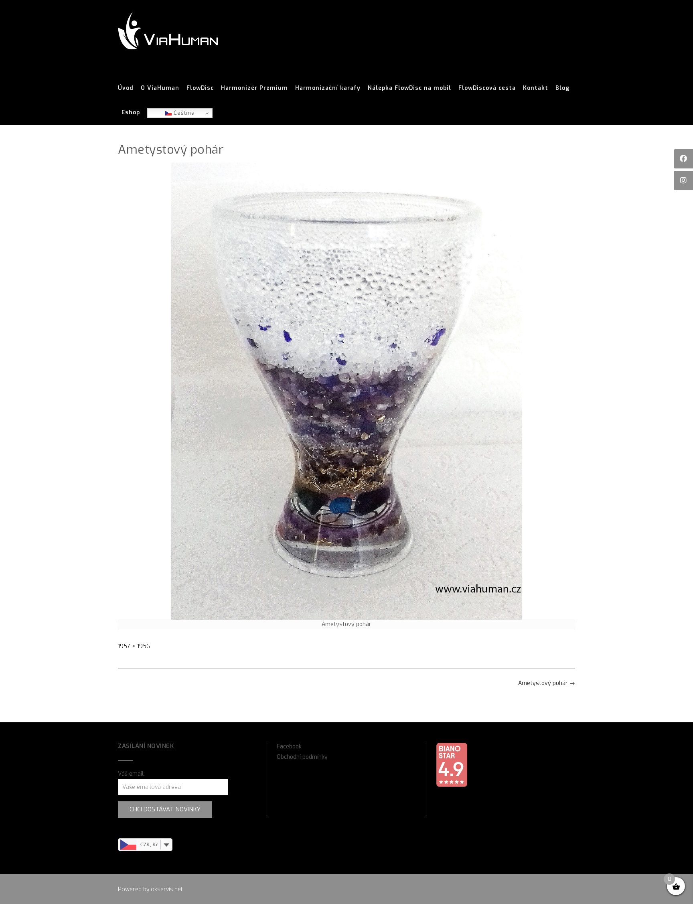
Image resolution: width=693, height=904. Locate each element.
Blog (562, 88)
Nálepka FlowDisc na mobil (409, 88)
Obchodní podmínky (302, 757)
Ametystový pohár (546, 683)
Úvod (126, 88)
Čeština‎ (183, 112)
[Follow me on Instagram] (683, 180)
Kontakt (535, 88)
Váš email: (131, 774)
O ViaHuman (160, 88)
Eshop (131, 112)
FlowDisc (200, 88)
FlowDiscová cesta (487, 88)
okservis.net (167, 889)
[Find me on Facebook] (683, 158)
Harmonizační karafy (328, 88)
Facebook (289, 746)
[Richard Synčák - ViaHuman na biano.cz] (452, 785)
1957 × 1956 (134, 646)
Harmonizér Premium (254, 88)
